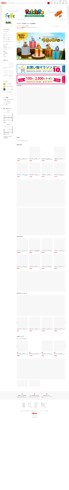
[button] (65, 1)
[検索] (49, 3)
